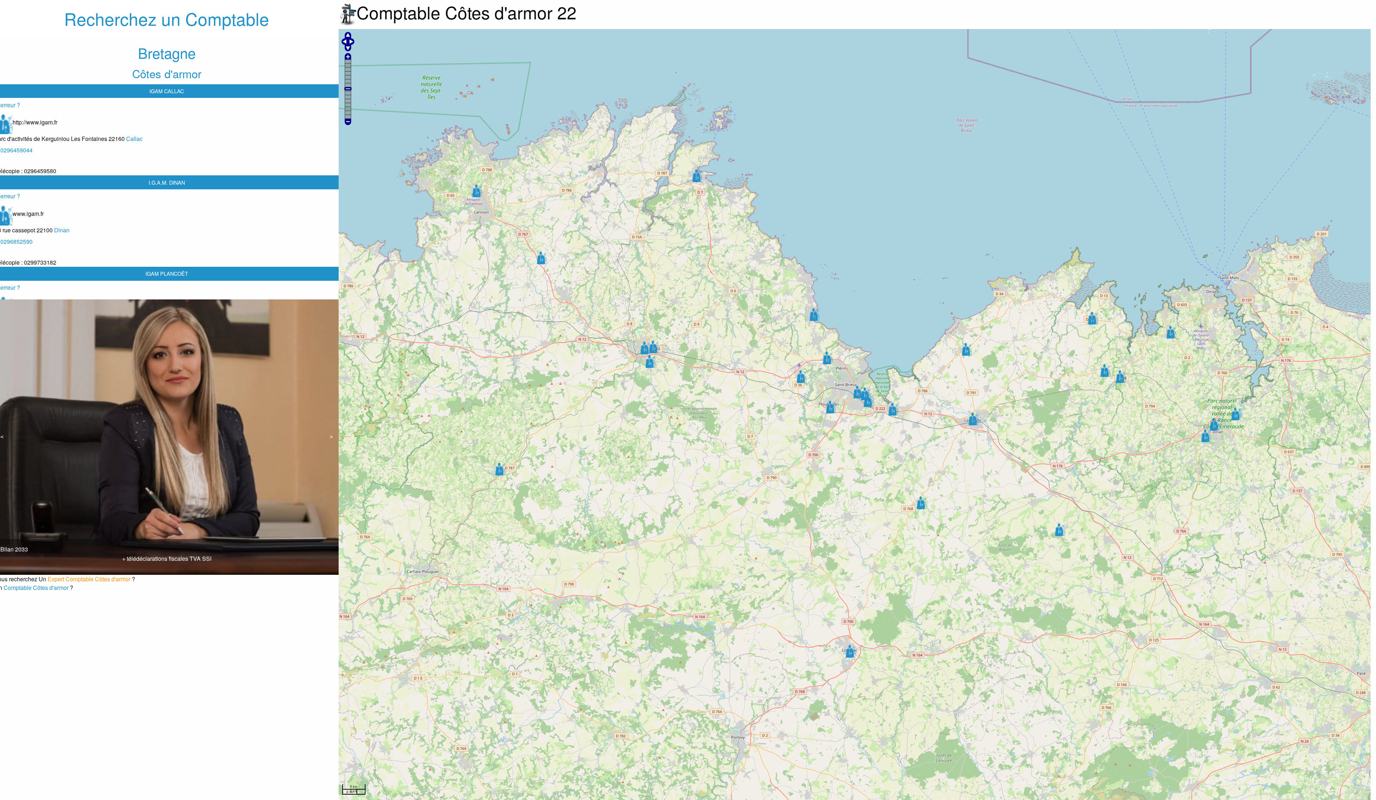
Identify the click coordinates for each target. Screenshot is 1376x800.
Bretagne (167, 52)
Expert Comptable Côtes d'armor (89, 579)
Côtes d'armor (166, 73)
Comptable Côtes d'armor (36, 587)
